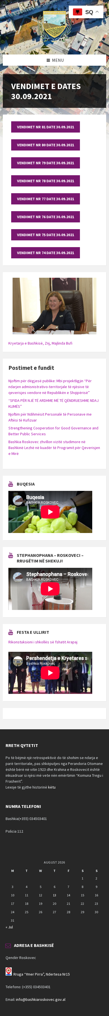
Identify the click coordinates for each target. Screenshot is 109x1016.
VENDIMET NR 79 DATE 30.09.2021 (45, 162)
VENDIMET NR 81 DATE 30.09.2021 (45, 126)
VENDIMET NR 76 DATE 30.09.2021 (45, 216)
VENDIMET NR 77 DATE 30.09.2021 (45, 198)
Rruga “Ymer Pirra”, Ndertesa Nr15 (41, 974)
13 (54, 895)
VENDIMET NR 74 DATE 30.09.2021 (45, 252)
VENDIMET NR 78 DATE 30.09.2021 (45, 180)
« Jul (9, 927)
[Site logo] (54, 43)
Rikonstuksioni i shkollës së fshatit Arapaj (42, 641)
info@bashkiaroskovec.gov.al (40, 999)
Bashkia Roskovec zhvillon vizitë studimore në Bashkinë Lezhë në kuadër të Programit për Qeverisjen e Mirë (54, 447)
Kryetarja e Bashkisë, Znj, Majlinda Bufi (40, 343)
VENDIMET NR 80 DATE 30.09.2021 (45, 144)
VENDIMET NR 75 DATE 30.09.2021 (45, 234)
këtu (52, 787)
